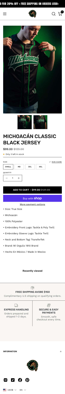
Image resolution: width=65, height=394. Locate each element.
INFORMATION (10, 351)
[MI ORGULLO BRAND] (32, 14)
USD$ (10, 390)
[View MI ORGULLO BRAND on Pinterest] (27, 380)
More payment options (32, 204)
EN (21, 390)
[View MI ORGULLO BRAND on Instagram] (5, 380)
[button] (53, 14)
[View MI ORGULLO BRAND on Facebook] (20, 380)
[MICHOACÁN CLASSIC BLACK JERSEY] (25, 122)
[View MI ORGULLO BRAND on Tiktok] (12, 380)
